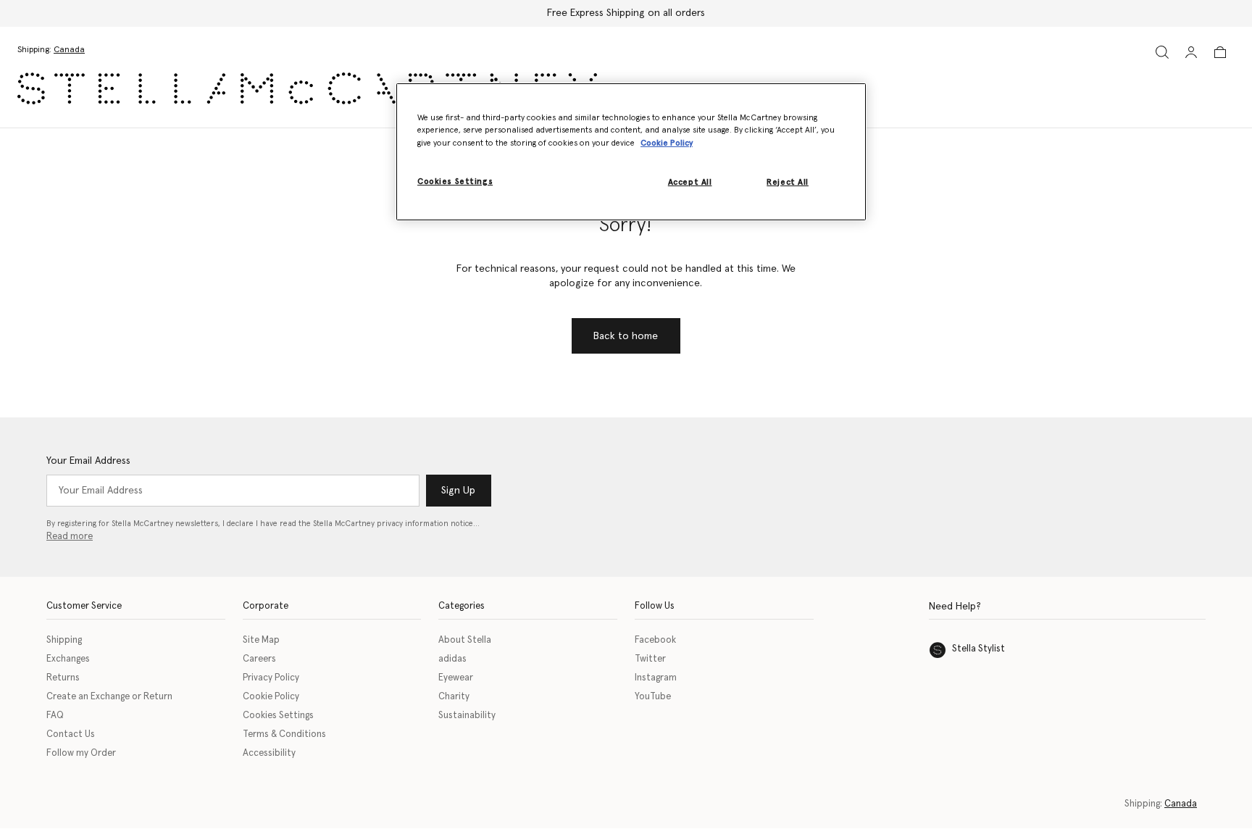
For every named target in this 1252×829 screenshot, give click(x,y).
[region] (631, 151)
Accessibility (269, 753)
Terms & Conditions (284, 734)
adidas (452, 659)
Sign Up (458, 491)
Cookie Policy (271, 696)
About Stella (464, 640)
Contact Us (70, 734)
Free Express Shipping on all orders (626, 13)
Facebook (655, 640)
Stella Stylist (978, 649)
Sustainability (467, 715)
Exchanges (68, 659)
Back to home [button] (625, 336)
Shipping (64, 640)
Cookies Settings (278, 715)
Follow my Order (81, 753)
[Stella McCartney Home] (307, 88)
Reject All (788, 182)
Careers (259, 659)
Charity (454, 696)
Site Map (261, 640)
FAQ (55, 715)
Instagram (656, 678)
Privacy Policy (271, 678)
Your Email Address (88, 461)
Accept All (690, 182)
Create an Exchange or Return (109, 696)
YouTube (653, 696)
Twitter (650, 659)
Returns (63, 678)
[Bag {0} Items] (1220, 52)
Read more (69, 536)
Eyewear (455, 678)
